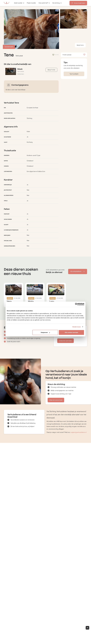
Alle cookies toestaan (71, 332)
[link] (31, 3)
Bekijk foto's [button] (80, 45)
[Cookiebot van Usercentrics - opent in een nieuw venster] (76, 304)
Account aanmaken (79, 3)
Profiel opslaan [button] (67, 55)
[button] (38, 3)
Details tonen (76, 326)
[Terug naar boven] (87, 628)
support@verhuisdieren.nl (78, 432)
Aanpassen (44, 332)
